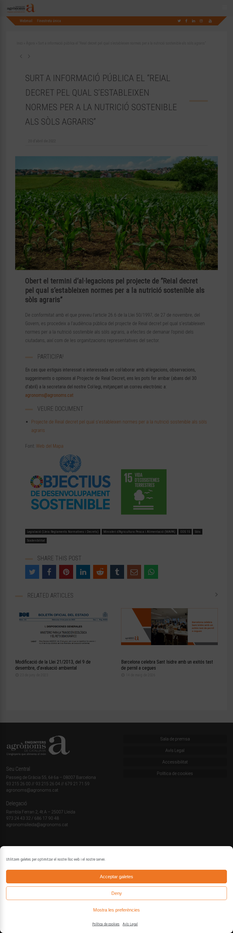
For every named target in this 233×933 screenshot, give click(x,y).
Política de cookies (106, 924)
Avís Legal (130, 924)
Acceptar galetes (116, 876)
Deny (116, 893)
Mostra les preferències (116, 909)
